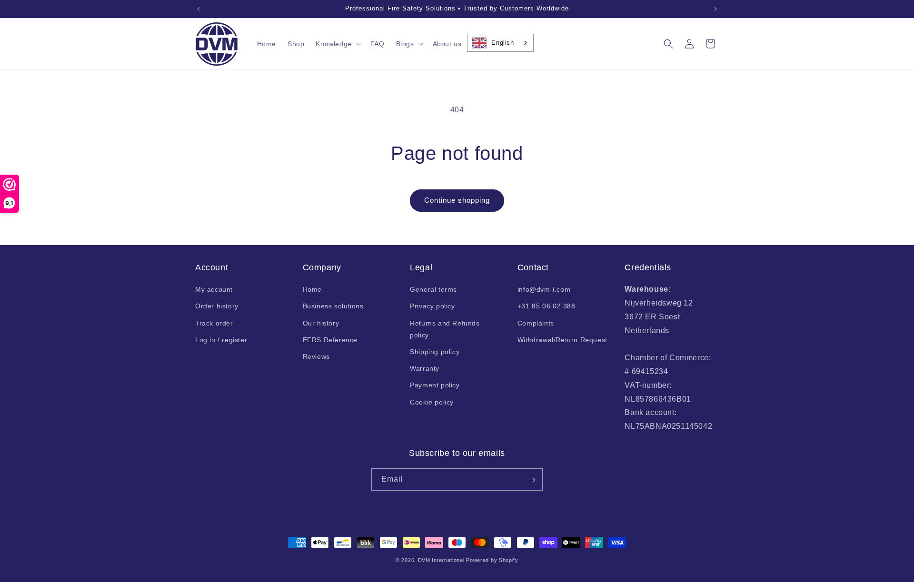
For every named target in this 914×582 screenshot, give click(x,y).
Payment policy (434, 385)
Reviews (316, 356)
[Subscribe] (531, 480)
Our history (321, 323)
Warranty (424, 368)
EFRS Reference (330, 340)
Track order (214, 323)
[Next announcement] (715, 9)
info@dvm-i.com (543, 289)
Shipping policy (434, 351)
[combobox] (500, 43)
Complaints (535, 323)
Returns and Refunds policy (444, 329)
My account (214, 289)
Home (312, 289)
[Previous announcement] (198, 9)
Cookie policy (432, 402)
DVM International (441, 560)
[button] (337, 44)
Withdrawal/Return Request (562, 340)
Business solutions (333, 306)
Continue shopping (457, 200)
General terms (433, 289)
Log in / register (221, 340)
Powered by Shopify (492, 560)
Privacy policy (432, 306)
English (502, 42)
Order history (216, 306)
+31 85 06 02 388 (546, 306)
